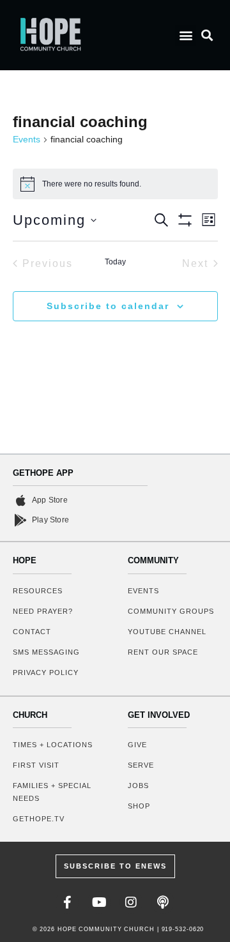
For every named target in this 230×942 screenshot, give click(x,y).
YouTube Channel (167, 631)
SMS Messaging (46, 652)
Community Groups (171, 611)
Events (26, 139)
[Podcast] (162, 902)
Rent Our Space (163, 652)
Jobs (138, 785)
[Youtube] (99, 902)
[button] (185, 35)
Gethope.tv (39, 819)
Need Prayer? (43, 611)
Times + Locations (53, 744)
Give (137, 744)
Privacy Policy (46, 672)
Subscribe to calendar (108, 306)
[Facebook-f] (67, 902)
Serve (141, 765)
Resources (38, 591)
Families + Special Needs (52, 792)
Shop (139, 806)
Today (115, 261)
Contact (32, 631)
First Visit (36, 765)
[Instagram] (130, 902)
